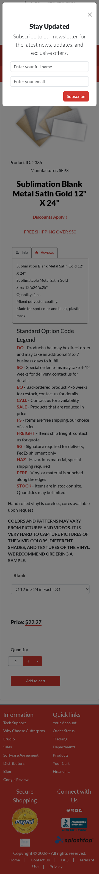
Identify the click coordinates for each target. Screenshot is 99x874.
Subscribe (76, 96)
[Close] (90, 14)
